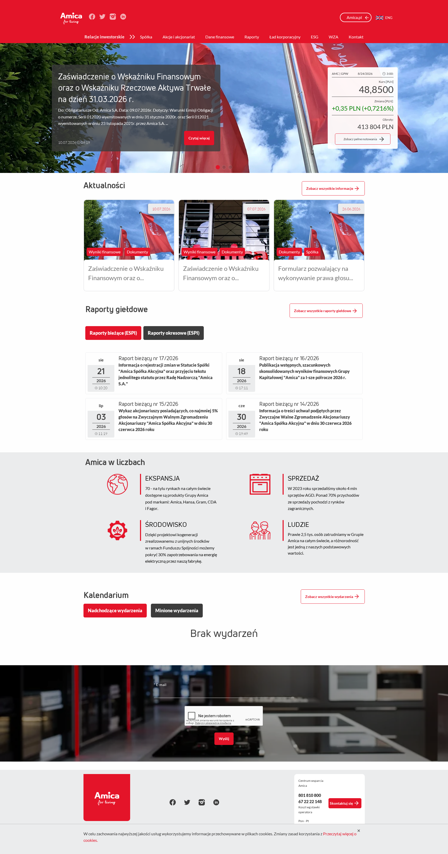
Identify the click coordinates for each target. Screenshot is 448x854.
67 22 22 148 (310, 801)
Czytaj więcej (199, 138)
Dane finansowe (219, 36)
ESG (314, 36)
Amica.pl (355, 17)
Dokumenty (137, 251)
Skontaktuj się (341, 803)
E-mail (160, 684)
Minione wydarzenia (176, 610)
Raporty (251, 36)
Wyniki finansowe (105, 251)
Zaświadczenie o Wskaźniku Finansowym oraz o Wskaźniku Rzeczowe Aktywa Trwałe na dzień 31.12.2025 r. (223, 274)
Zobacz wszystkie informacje (329, 188)
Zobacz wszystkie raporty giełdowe (322, 310)
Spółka (146, 36)
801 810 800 (309, 795)
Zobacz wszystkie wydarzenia (329, 596)
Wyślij (224, 738)
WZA (333, 36)
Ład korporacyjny (284, 36)
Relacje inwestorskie (104, 36)
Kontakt (356, 36)
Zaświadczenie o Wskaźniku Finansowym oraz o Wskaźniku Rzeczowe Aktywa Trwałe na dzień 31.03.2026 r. (128, 274)
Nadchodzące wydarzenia (115, 610)
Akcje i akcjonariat (179, 36)
